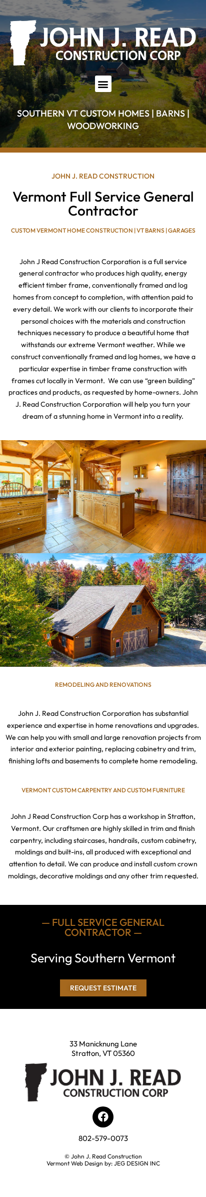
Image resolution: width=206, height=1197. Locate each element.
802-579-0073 (103, 1138)
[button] (103, 84)
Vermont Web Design (74, 1163)
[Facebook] (103, 1116)
